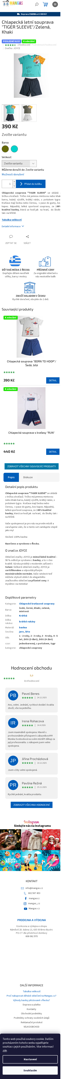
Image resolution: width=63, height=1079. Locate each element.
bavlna (23, 627)
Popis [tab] (11, 477)
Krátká (23, 616)
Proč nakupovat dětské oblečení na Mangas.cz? (31, 996)
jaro (21, 632)
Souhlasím (30, 1070)
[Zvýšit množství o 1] (14, 182)
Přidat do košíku (33, 183)
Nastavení (30, 1059)
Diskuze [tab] (28, 477)
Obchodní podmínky (31, 1013)
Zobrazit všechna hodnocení (31, 804)
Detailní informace (11, 226)
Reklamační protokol (31, 1022)
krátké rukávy (27, 621)
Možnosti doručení (13, 174)
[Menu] (55, 4)
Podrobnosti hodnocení (44, 45)
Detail (53, 380)
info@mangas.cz (34, 888)
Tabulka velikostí (12, 220)
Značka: (12, 48)
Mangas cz (34, 908)
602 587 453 (34, 893)
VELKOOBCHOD (31, 1027)
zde (5, 1050)
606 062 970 (32, 936)
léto (27, 632)
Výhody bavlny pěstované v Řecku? (31, 1000)
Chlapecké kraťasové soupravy (36, 604)
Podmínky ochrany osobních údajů (31, 1018)
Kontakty (31, 1009)
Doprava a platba (31, 1004)
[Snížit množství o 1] (14, 186)
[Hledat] (36, 4)
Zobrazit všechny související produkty (31, 466)
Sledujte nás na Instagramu (32, 826)
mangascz (34, 898)
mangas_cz (34, 903)
